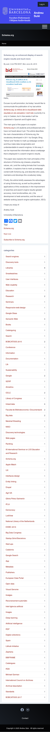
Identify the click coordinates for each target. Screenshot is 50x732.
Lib (7, 364)
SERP (8, 381)
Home (4, 43)
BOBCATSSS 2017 (14, 697)
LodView (9, 515)
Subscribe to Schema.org (14, 239)
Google (9, 375)
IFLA (8, 504)
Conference (10, 347)
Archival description (14, 686)
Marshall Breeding (13, 421)
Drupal (8, 487)
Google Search (12, 555)
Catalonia (10, 549)
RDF (8, 629)
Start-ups (9, 544)
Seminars (10, 301)
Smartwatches (11, 273)
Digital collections (13, 634)
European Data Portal (15, 578)
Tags (6, 224)
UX (7, 470)
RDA (8, 668)
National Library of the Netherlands (20, 521)
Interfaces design (13, 475)
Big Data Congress (13, 532)
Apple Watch (11, 464)
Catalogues (10, 663)
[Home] (17, 14)
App (7, 561)
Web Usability (11, 284)
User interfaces (12, 279)
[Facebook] (22, 709)
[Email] (27, 709)
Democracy (10, 510)
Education (10, 290)
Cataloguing (11, 330)
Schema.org (9, 127)
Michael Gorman (12, 674)
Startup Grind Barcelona (16, 538)
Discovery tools (12, 262)
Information (10, 353)
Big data (9, 415)
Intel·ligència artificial (14, 606)
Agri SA (9, 493)
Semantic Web (12, 319)
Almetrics (9, 387)
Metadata (9, 566)
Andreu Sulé (39, 14)
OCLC (8, 392)
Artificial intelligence (14, 623)
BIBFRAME (10, 657)
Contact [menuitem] (25, 718)
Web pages (10, 438)
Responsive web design (16, 307)
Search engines (12, 256)
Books (8, 324)
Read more (7, 234)
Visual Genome (12, 589)
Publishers (10, 572)
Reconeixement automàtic (16, 600)
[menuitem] (43, 4)
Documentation (12, 358)
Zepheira (9, 651)
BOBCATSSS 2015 (14, 341)
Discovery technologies (15, 432)
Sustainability (11, 370)
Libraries (9, 267)
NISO (8, 426)
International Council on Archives (19, 680)
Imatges (9, 595)
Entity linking (11, 481)
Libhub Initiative (12, 646)
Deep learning (11, 617)
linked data (10, 404)
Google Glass (11, 313)
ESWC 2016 (11, 527)
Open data (10, 583)
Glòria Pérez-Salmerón (15, 498)
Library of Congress (14, 398)
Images (9, 612)
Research (10, 296)
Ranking (9, 443)
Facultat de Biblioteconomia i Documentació (24, 409)
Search (9, 336)
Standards (10, 691)
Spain (8, 640)
